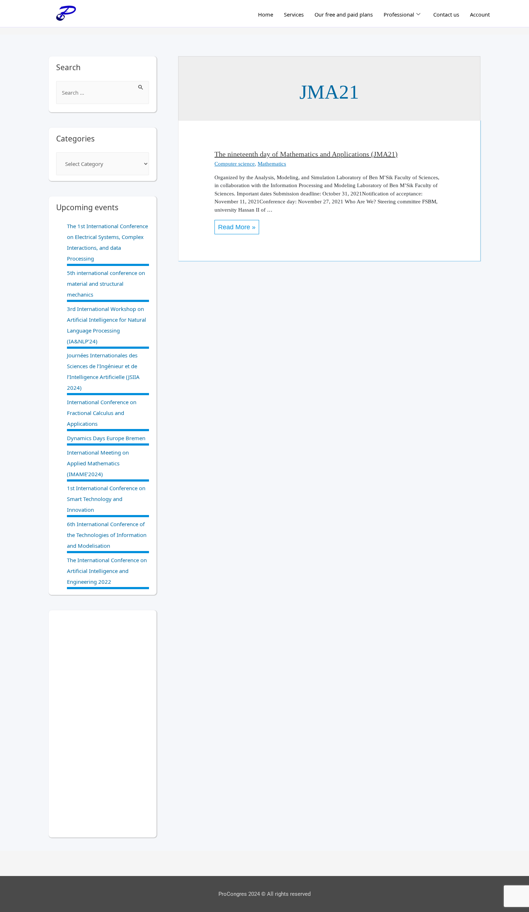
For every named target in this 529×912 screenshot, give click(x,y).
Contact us (446, 14)
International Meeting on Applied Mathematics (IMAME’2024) (98, 463)
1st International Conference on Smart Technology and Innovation (106, 498)
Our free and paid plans (344, 14)
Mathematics (272, 164)
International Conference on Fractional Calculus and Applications (101, 412)
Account (480, 14)
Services (294, 14)
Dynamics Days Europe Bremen (106, 438)
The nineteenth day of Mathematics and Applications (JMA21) (306, 154)
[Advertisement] (102, 724)
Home (265, 14)
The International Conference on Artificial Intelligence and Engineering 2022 (107, 570)
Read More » (237, 225)
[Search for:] (102, 92)
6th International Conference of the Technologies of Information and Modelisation (106, 534)
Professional (399, 14)
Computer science (234, 164)
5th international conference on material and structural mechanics (106, 283)
